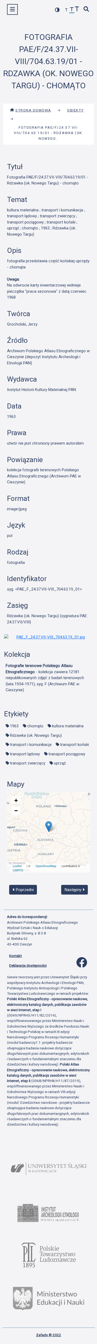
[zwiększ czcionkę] (77, 9)
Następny (73, 889)
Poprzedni (24, 889)
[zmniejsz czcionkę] (66, 10)
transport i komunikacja (30, 744)
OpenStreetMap (46, 866)
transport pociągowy (66, 754)
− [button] (16, 810)
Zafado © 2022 (48, 1335)
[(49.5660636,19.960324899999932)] (48, 826)
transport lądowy (25, 754)
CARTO (18, 870)
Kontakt (15, 956)
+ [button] (16, 800)
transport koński (74, 744)
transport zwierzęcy (27, 763)
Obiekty (75, 110)
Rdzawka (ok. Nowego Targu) (36, 735)
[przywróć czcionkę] (72, 10)
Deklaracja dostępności (28, 965)
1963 (14, 726)
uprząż (60, 763)
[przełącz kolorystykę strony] (57, 10)
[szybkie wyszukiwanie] (86, 9)
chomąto (35, 726)
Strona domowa (33, 110)
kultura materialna (68, 726)
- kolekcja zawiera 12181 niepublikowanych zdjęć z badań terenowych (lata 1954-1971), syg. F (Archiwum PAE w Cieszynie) (45, 677)
